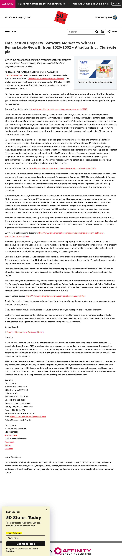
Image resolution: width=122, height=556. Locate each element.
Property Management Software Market (25, 332)
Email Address (13, 533)
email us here (11, 435)
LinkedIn (9, 448)
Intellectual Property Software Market (46, 78)
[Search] (96, 31)
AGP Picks (7, 4)
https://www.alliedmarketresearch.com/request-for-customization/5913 (62, 168)
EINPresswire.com (14, 75)
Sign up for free (26, 543)
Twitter (8, 445)
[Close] (46, 509)
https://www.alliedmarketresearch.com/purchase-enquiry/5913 (55, 296)
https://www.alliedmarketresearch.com (28, 417)
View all (116, 4)
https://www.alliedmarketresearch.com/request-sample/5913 (58, 109)
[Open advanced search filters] (102, 31)
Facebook (9, 442)
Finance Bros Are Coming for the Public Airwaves (38, 3)
